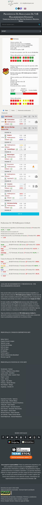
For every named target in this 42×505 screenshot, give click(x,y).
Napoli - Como (5, 377)
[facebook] (3, 437)
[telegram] (30, 437)
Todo (6, 110)
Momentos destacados (24, 110)
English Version (9, 501)
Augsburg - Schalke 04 (7, 387)
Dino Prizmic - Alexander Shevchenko (11, 408)
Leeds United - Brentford (7, 373)
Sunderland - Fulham (7, 369)
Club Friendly (8, 116)
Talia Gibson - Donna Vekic (8, 410)
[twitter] (7, 437)
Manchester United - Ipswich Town (10, 375)
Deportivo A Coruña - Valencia (9, 399)
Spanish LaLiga (5, 343)
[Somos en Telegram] (16, 8)
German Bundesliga (6, 345)
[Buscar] (39, 24)
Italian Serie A (4, 339)
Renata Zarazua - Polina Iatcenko (10, 412)
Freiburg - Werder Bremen (8, 383)
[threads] (34, 437)
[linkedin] (12, 437)
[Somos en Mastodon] (21, 8)
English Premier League (7, 341)
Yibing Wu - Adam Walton (8, 404)
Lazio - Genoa (5, 379)
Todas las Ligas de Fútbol (22, 501)
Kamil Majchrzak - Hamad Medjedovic (11, 416)
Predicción (5, 113)
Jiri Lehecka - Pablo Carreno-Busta (10, 414)
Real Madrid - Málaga (7, 384)
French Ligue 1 (5, 353)
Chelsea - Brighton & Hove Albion (10, 371)
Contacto (25, 499)
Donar (2, 501)
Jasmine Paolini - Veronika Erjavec (10, 407)
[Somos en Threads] (19, 8)
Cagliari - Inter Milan (6, 381)
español (15, 3)
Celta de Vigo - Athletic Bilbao (9, 401)
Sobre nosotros (18, 499)
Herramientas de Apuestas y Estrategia (11, 497)
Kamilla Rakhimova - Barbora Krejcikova (12, 403)
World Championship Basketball (10, 355)
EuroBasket (4, 351)
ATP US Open (4, 349)
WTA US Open (5, 347)
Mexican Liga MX (5, 357)
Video (13, 110)
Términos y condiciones (29, 497)
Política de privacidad (7, 499)
